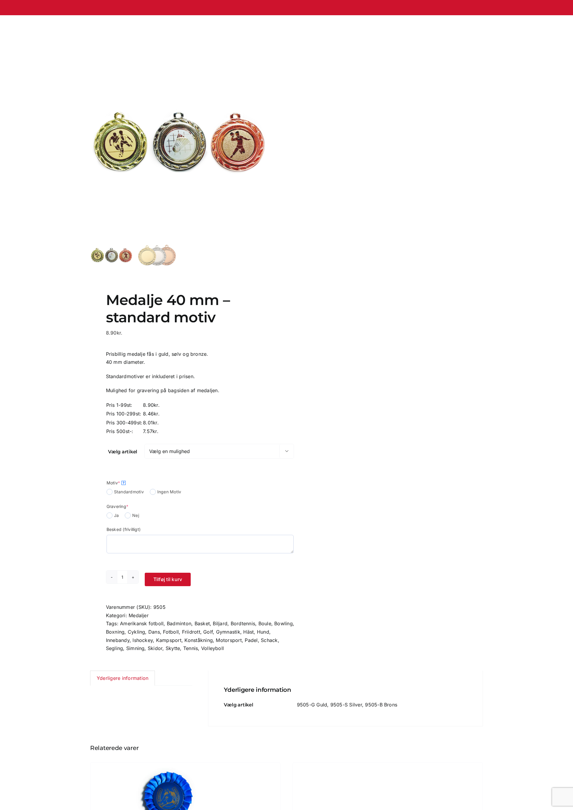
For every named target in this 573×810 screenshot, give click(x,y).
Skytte (173, 648)
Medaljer (139, 615)
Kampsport (168, 640)
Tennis (190, 648)
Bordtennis (243, 623)
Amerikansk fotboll (142, 623)
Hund (263, 632)
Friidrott (191, 632)
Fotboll (171, 632)
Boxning (115, 632)
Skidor (155, 648)
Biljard (220, 623)
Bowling (283, 623)
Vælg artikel (122, 452)
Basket (202, 623)
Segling (114, 648)
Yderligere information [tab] (122, 678)
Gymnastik (228, 632)
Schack (269, 640)
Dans (154, 632)
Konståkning (198, 640)
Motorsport (228, 640)
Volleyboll (212, 648)
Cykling (136, 632)
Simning (135, 648)
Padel (251, 640)
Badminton (179, 623)
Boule (264, 623)
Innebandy (118, 640)
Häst (248, 632)
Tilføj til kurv (167, 579)
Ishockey (143, 640)
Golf (208, 632)
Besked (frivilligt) (124, 529)
